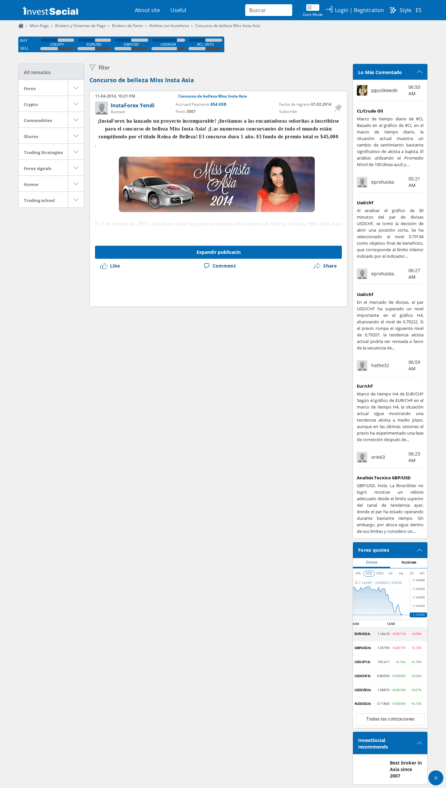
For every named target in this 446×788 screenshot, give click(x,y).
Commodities (38, 120)
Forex (30, 88)
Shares (31, 136)
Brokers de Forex (127, 25)
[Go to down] (435, 777)
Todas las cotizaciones (390, 719)
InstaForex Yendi (132, 105)
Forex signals (37, 168)
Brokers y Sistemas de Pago (80, 25)
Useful (178, 10)
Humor (31, 184)
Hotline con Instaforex (169, 25)
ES (419, 10)
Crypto (31, 104)
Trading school (39, 200)
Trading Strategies (43, 152)
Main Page (39, 25)
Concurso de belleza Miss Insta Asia (227, 25)
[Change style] (393, 10)
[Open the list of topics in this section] (76, 88)
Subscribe (288, 111)
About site (147, 10)
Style (405, 10)
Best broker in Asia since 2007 (406, 769)
